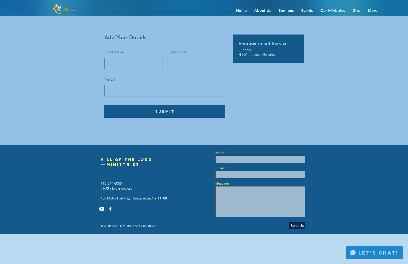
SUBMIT (164, 111)
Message (222, 183)
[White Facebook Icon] (110, 209)
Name (219, 152)
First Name (114, 52)
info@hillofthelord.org (116, 188)
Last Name (177, 52)
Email (109, 79)
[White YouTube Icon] (102, 209)
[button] (263, 11)
